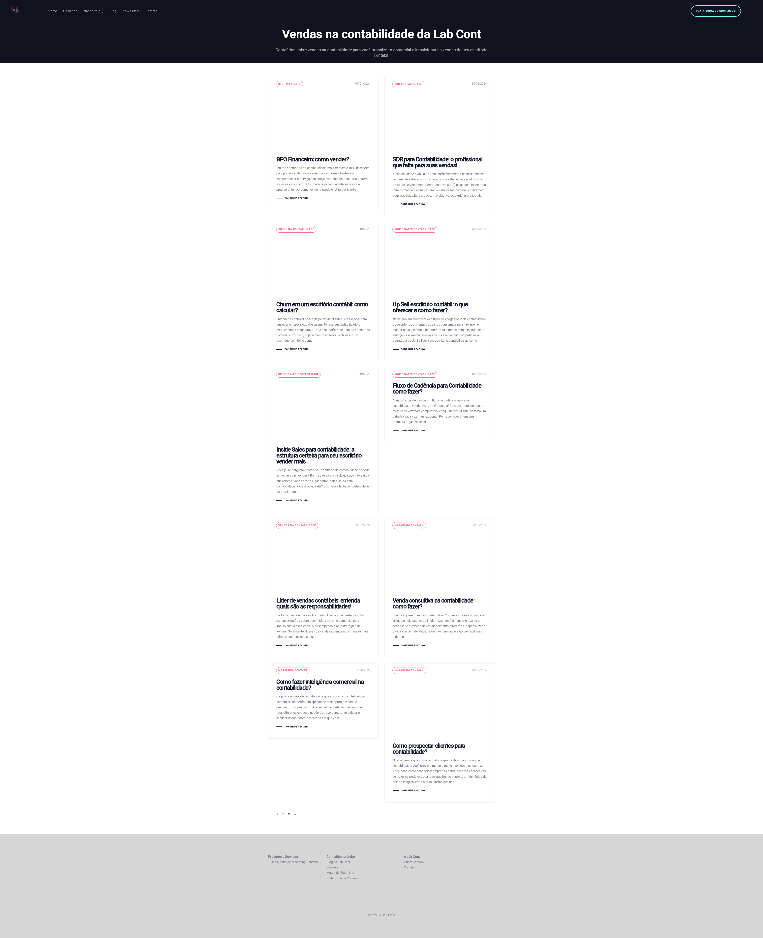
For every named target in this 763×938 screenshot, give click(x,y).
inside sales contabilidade (415, 229)
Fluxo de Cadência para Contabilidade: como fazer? (440, 404)
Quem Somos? (414, 862)
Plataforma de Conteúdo (343, 878)
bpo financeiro (289, 84)
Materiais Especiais (340, 873)
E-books (332, 867)
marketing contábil (409, 525)
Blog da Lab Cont (338, 862)
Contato (409, 867)
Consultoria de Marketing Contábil (294, 862)
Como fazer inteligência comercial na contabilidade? (323, 700)
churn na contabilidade (296, 229)
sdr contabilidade (408, 84)
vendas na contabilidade (297, 525)
